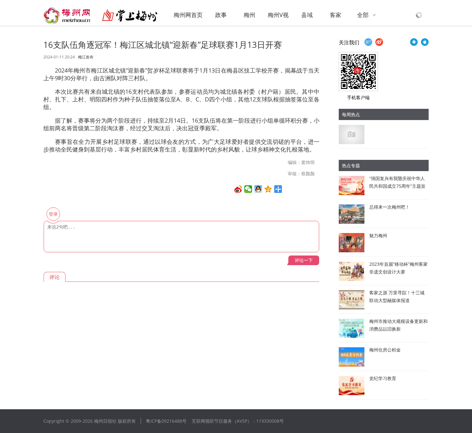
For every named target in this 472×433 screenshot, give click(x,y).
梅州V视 (278, 15)
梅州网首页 (188, 15)
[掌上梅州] (100, 15)
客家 (335, 15)
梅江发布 (85, 57)
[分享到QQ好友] (258, 189)
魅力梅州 (378, 235)
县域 (307, 15)
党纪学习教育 (382, 378)
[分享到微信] (248, 189)
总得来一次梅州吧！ (389, 207)
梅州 (249, 15)
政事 (221, 15)
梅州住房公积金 (385, 350)
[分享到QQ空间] (268, 189)
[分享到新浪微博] (238, 189)
